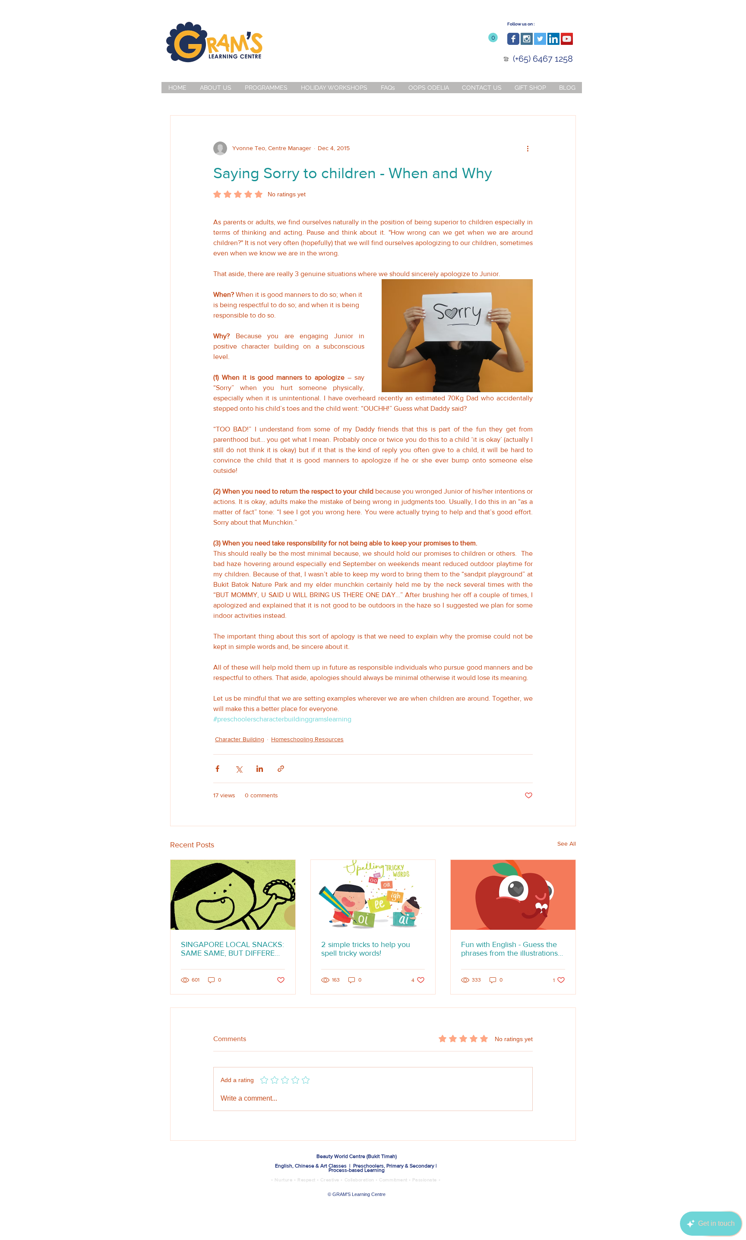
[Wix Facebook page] (513, 39)
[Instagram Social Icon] (527, 39)
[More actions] (527, 148)
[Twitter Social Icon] (540, 39)
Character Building (239, 739)
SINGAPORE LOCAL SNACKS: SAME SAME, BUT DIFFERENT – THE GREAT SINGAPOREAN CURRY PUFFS (232, 948)
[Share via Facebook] (217, 769)
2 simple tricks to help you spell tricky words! (365, 948)
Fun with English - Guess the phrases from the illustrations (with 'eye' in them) (509, 948)
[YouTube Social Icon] (567, 39)
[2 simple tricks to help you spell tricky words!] (373, 895)
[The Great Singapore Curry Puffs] (233, 895)
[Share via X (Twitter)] (238, 769)
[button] (493, 37)
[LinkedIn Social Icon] (553, 39)
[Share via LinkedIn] (260, 769)
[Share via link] (281, 769)
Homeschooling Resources (307, 739)
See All (566, 843)
